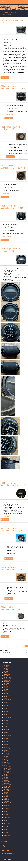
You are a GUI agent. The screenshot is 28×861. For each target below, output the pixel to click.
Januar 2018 (6, 819)
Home (2, 12)
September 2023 (7, 717)
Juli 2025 (6, 684)
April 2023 (6, 725)
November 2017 (7, 822)
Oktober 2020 (7, 769)
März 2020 (6, 780)
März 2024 (6, 708)
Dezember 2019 (7, 784)
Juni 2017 (6, 829)
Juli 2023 (6, 720)
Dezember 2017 (7, 820)
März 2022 (6, 744)
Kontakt (6, 850)
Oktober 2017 (7, 823)
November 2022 (7, 732)
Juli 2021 (6, 756)
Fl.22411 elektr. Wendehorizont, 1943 (10, 608)
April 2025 (6, 689)
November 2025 (7, 678)
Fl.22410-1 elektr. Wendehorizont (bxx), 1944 (13, 87)
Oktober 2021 (7, 752)
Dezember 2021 (7, 749)
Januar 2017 (6, 837)
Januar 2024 (6, 711)
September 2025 (7, 681)
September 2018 (7, 807)
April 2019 (6, 796)
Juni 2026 (6, 668)
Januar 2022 (6, 747)
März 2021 (6, 762)
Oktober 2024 (7, 698)
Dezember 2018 (7, 802)
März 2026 (6, 672)
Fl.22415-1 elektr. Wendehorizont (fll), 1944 (12, 206)
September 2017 (7, 825)
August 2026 (6, 665)
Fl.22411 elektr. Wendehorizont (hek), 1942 (13, 166)
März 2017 (6, 834)
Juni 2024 (6, 704)
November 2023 (7, 714)
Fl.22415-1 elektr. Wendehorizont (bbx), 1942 (13, 483)
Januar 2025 (6, 693)
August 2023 (6, 719)
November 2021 (7, 750)
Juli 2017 (6, 828)
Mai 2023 (6, 723)
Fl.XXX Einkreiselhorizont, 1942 (12, 21)
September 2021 (7, 753)
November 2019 (7, 786)
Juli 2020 (6, 774)
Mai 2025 (6, 687)
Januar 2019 (6, 801)
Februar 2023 (7, 728)
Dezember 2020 (7, 766)
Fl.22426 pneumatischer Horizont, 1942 (11, 127)
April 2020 (6, 778)
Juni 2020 (6, 775)
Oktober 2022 (7, 734)
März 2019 (6, 798)
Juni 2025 (6, 686)
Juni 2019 (6, 793)
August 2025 (6, 683)
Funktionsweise (10, 114)
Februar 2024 (7, 710)
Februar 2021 (7, 764)
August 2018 (6, 808)
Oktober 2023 (7, 716)
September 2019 (7, 789)
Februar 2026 (7, 674)
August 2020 (6, 772)
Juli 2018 (6, 810)
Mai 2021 (6, 759)
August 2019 (6, 790)
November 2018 (7, 804)
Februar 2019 (7, 799)
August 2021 (6, 755)
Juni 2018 (6, 811)
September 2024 (7, 699)
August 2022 (6, 737)
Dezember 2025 (7, 677)
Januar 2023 (6, 729)
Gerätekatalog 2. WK (10, 12)
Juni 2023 (6, 722)
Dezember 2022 (7, 731)
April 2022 (6, 743)
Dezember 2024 (7, 695)
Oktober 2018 (7, 805)
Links (5, 841)
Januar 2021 (6, 765)
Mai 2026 (6, 669)
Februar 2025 (7, 692)
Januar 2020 (6, 783)
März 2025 (6, 690)
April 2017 (6, 832)
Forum (5, 846)
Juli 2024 (6, 702)
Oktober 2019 (7, 787)
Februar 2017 (7, 835)
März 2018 (6, 816)
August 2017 (6, 826)
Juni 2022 (6, 740)
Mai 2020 (6, 777)
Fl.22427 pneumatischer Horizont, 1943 (11, 249)
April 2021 (6, 761)
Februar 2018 (7, 817)
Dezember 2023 (7, 713)
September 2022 (7, 735)
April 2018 (6, 814)
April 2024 (6, 707)
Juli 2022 (6, 738)
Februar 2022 (7, 746)
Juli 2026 (6, 666)
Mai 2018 (6, 813)
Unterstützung (8, 854)
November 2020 (7, 768)
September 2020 (7, 771)
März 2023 (6, 726)
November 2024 (7, 696)
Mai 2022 (6, 741)
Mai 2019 (6, 795)
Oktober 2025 (7, 680)
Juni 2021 (6, 757)
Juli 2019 (6, 792)
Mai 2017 (6, 831)
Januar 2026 (6, 675)
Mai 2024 (6, 705)
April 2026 (6, 671)
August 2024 (6, 701)
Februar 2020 (7, 781)
